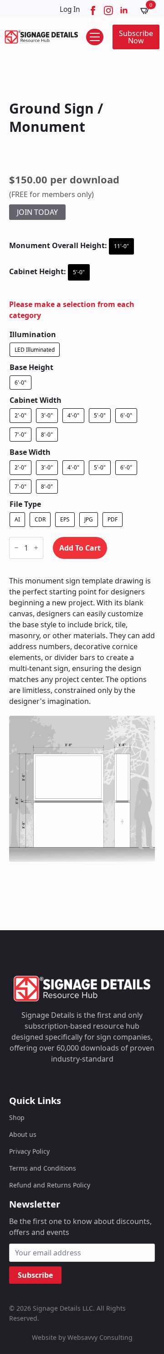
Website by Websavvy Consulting (82, 1337)
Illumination (33, 334)
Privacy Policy (29, 1151)
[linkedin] (123, 10)
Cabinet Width (36, 400)
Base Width (30, 452)
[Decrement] (16, 547)
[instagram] (108, 10)
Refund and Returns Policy (49, 1185)
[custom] (49, 1080)
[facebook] (92, 10)
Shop (17, 1117)
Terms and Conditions (42, 1168)
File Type (25, 504)
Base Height (31, 367)
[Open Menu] (94, 37)
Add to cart (80, 548)
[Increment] (36, 547)
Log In (70, 9)
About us (22, 1134)
